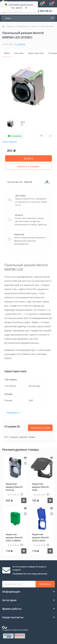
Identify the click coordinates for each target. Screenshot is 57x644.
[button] (43, 11)
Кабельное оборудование (42, 26)
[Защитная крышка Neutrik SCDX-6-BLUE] (41, 518)
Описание (19, 53)
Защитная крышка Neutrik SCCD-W (14, 486)
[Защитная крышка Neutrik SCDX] (41, 467)
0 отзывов (20, 44)
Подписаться (45, 584)
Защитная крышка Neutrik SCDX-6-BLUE (40, 537)
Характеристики (36, 53)
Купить (28, 158)
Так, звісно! (16, 7)
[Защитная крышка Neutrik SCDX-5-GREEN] (15, 518)
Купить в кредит (29, 166)
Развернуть (13, 412)
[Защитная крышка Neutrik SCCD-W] (15, 467)
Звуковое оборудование (17, 26)
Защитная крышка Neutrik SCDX (40, 486)
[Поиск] (52, 18)
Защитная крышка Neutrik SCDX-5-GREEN (14, 537)
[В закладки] (25, 458)
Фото (7, 53)
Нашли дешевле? (9, 141)
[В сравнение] (25, 463)
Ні (26, 7)
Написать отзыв (40, 427)
